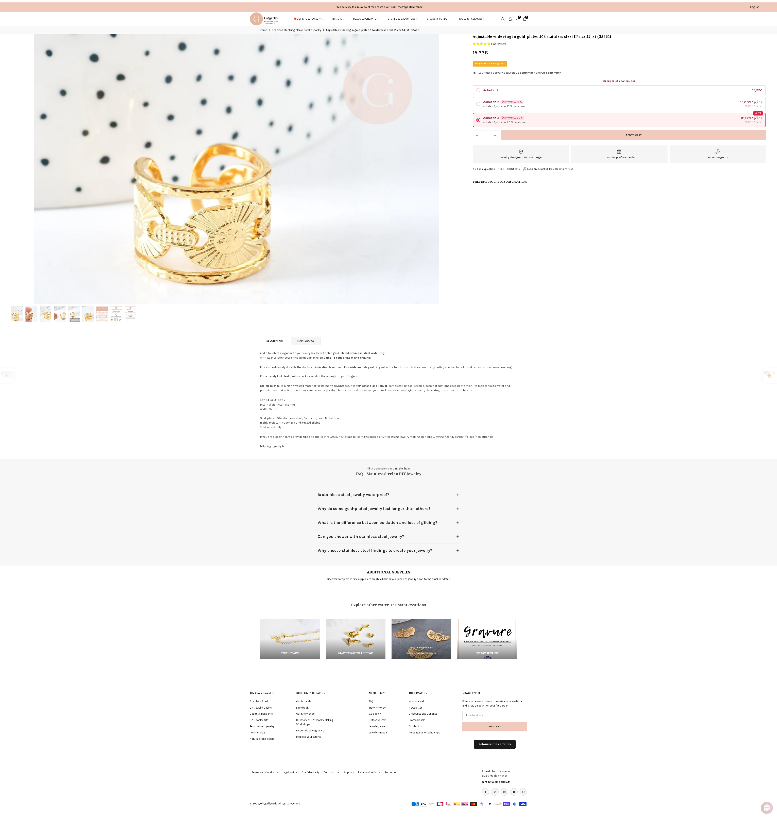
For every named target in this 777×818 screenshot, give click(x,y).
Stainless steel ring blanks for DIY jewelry (296, 30)
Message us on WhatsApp (424, 732)
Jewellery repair (378, 732)
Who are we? (416, 701)
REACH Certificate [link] (509, 169)
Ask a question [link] (486, 169)
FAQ (371, 701)
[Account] (510, 19)
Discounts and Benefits (423, 713)
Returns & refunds (369, 772)
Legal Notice (290, 772)
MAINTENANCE (305, 340)
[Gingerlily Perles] (265, 18)
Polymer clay (257, 732)
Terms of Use (332, 772)
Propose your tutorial (308, 736)
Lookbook (302, 707)
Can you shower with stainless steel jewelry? (361, 536)
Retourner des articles (495, 744)
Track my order (378, 707)
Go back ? (375, 713)
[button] (451, 169)
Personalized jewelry (262, 726)
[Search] (502, 19)
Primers (337, 18)
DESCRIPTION (274, 340)
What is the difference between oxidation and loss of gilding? (377, 522)
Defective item (378, 720)
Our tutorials (303, 701)
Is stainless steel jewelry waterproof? (353, 494)
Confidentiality (311, 772)
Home (263, 30)
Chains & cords (437, 18)
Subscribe (495, 726)
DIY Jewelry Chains (261, 707)
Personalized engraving (310, 730)
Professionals (417, 720)
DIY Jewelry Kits (259, 720)
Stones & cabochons (402, 18)
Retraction (391, 772)
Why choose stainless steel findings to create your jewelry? (375, 550)
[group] (236, 169)
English (754, 6)
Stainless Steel (259, 701)
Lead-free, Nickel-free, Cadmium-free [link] (550, 169)
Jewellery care (377, 726)
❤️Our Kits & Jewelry (307, 18)
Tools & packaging (471, 18)
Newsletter (415, 707)
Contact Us (415, 726)
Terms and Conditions (265, 772)
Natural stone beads (262, 738)
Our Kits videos (305, 713)
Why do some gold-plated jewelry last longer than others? (374, 508)
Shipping (348, 772)
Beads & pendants (364, 18)
